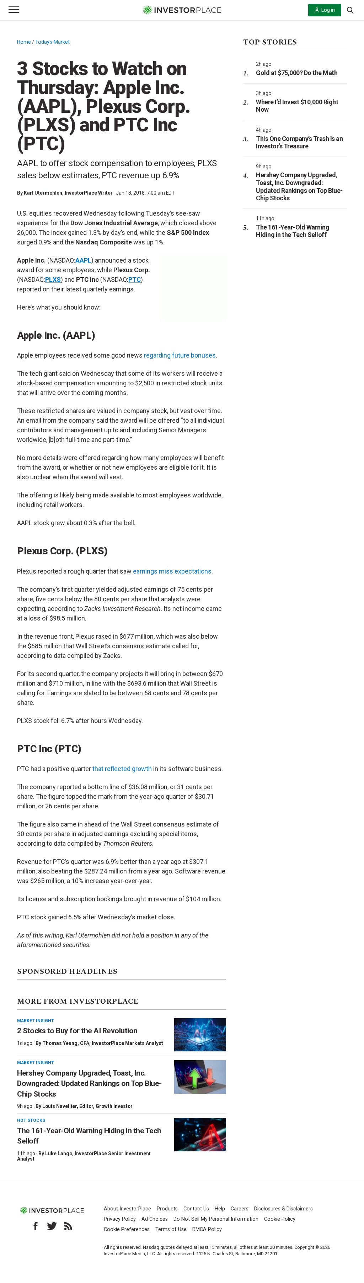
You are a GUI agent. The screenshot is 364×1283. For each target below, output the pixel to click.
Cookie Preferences (127, 1229)
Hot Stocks (31, 1120)
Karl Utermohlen (43, 193)
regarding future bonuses (180, 355)
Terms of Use (171, 1229)
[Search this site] (350, 9)
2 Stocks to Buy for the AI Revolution (78, 1030)
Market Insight (35, 1020)
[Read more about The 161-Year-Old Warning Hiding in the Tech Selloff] (200, 1134)
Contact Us (196, 1209)
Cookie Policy (279, 1219)
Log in (328, 10)
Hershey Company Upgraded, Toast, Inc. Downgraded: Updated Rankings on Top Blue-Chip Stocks (89, 1083)
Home (24, 42)
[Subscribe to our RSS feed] (68, 1226)
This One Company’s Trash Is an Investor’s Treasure (299, 142)
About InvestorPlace (127, 1209)
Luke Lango (58, 1153)
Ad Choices (154, 1219)
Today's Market (52, 42)
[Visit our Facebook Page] (35, 1226)
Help (220, 1209)
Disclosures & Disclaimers (283, 1209)
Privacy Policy (120, 1219)
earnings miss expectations (172, 571)
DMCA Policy (207, 1229)
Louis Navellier (59, 1106)
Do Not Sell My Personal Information (215, 1219)
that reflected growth (122, 768)
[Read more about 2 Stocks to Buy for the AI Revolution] (200, 1035)
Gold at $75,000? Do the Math (296, 72)
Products (167, 1209)
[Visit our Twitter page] (52, 1226)
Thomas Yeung (59, 1043)
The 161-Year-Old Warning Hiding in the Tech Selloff (292, 231)
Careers (239, 1209)
